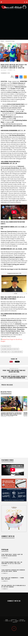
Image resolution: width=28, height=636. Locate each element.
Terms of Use (8, 620)
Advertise (14, 619)
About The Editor (20, 620)
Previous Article (14, 368)
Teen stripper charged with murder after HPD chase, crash (13, 570)
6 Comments (4, 565)
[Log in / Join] (26, 2)
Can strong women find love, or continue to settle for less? (11, 562)
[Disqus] (14, 438)
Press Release (3, 416)
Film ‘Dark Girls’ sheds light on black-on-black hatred (12, 555)
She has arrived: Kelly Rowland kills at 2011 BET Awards (13, 586)
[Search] (24, 2)
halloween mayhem (17, 351)
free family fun (6, 351)
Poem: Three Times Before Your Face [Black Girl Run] (14, 371)
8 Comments (4, 557)
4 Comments (4, 581)
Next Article (14, 374)
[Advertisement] (14, 26)
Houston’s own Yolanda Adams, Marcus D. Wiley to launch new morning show (14, 377)
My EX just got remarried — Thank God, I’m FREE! (12, 578)
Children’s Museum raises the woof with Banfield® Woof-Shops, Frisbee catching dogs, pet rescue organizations (11, 414)
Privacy (22, 619)
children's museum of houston (10, 349)
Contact (15, 622)
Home (2, 41)
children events (6, 346)
